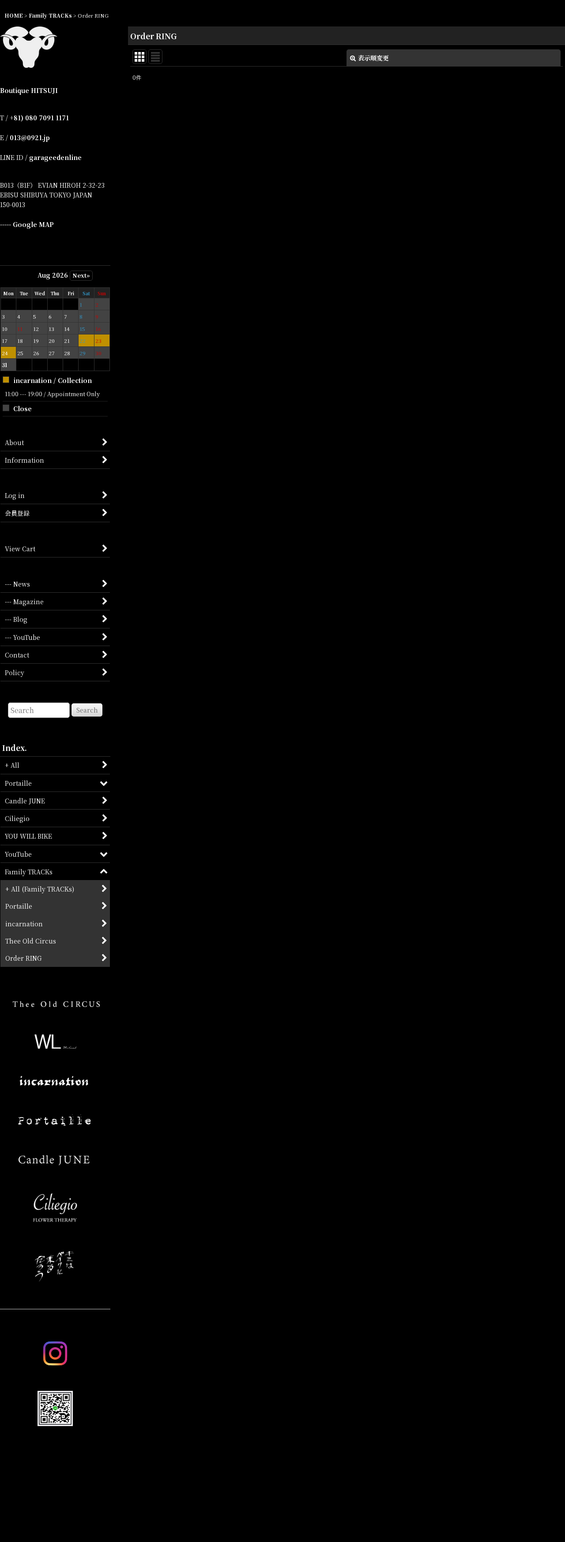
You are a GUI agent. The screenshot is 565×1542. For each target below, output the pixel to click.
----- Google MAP (27, 224)
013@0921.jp (30, 137)
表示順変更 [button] (373, 57)
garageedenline (55, 157)
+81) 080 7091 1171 (39, 117)
